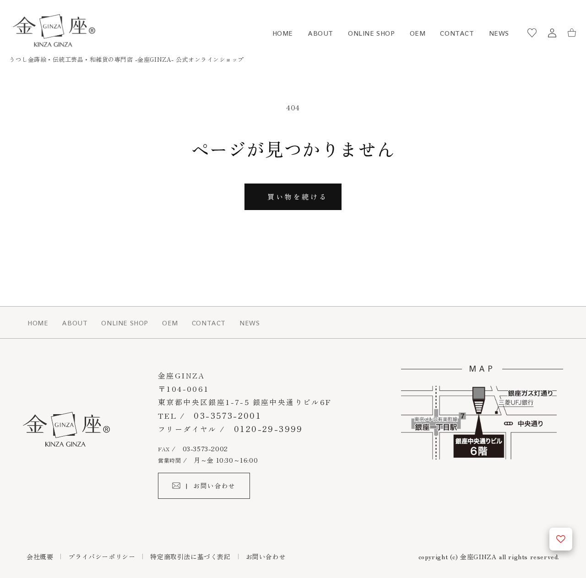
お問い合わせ (266, 556)
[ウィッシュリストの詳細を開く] (560, 539)
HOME (282, 33)
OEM (418, 33)
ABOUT (320, 33)
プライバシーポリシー (101, 556)
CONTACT (457, 33)
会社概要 (40, 556)
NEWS (499, 33)
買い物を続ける (297, 196)
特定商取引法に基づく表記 (190, 556)
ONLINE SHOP (371, 33)
